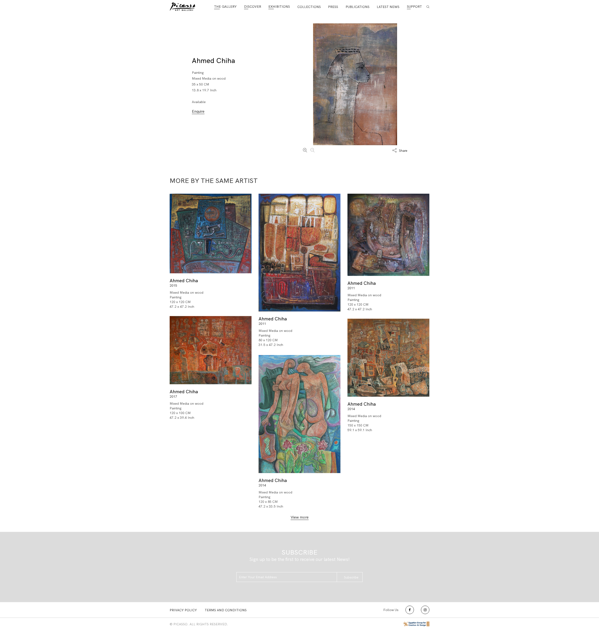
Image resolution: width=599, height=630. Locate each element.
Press (333, 7)
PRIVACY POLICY (183, 610)
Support (414, 6)
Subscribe (351, 577)
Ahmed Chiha (213, 60)
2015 (173, 285)
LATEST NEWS (388, 7)
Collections (309, 7)
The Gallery (225, 6)
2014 (351, 409)
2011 (262, 324)
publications (357, 7)
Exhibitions (279, 6)
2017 (173, 396)
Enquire (198, 111)
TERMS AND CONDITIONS (226, 610)
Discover (252, 6)
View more (300, 517)
